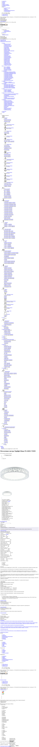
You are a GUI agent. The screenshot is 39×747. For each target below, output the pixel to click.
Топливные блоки (7, 418)
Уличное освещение (8, 250)
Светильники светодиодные (8, 77)
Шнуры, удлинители (7, 376)
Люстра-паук (9, 152)
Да (1, 20)
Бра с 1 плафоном (7, 66)
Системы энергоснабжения (8, 334)
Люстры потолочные (7, 119)
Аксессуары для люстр (8, 64)
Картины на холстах (7, 394)
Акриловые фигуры (7, 351)
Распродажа (4, 111)
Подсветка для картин (7, 70)
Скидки (4, 443)
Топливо (5, 421)
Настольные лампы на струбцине (9, 87)
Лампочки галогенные (8, 100)
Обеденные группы (10, 294)
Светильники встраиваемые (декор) (10, 72)
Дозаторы (5, 433)
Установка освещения (5, 5)
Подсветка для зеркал (7, 69)
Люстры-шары (6, 47)
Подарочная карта (7, 7)
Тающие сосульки (7, 366)
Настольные (4, 83)
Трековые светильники (8, 89)
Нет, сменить (4, 20)
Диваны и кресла (9, 307)
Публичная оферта (7, 11)
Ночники (5, 406)
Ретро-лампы (6, 106)
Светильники (7, 200)
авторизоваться (6, 30)
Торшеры (6, 222)
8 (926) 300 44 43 (3, 21)
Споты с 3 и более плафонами (9, 247)
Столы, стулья (9, 310)
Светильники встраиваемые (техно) (10, 73)
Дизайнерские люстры (8, 53)
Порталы (5, 416)
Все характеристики (3, 521)
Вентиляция (4, 325)
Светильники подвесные (8, 210)
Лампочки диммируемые (8, 103)
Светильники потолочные (8, 76)
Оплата (3, 3)
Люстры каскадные (7, 55)
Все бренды (4, 646)
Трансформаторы (7, 383)
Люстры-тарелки (7, 60)
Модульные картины (7, 396)
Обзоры (3, 657)
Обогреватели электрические (9, 322)
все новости (2, 620)
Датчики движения (7, 386)
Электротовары (7, 371)
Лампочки (4, 99)
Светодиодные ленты (7, 109)
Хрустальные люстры (7, 46)
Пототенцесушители (7, 431)
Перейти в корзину (5, 34)
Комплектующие (7, 374)
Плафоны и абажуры (7, 185)
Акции (3, 112)
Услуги (3, 317)
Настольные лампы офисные (9, 86)
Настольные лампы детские (8, 84)
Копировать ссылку (8, 455)
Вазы (5, 403)
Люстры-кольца (6, 149)
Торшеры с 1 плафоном (8, 224)
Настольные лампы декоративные (9, 85)
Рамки (5, 381)
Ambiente (3, 642)
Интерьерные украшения (8, 359)
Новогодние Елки (7, 349)
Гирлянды (5, 356)
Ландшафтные (6, 95)
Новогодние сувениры (8, 364)
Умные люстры (6, 48)
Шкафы (5, 297)
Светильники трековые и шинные (9, 71)
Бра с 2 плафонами (7, 67)
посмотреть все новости (4, 632)
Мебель (6, 289)
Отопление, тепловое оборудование (8, 339)
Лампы (5, 361)
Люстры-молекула (7, 52)
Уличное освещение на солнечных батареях (11, 93)
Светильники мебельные (8, 74)
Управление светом (7, 63)
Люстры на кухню (7, 44)
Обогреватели (7, 320)
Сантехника (4, 428)
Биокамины (6, 413)
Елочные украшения (7, 347)
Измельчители (6, 435)
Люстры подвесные (7, 56)
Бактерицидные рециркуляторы (10, 426)
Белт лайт (5, 352)
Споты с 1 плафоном (7, 90)
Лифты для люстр (7, 62)
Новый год (4, 344)
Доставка (3, 2)
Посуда (5, 401)
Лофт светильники (7, 79)
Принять (17, 745)
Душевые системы (7, 430)
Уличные (5, 97)
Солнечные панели (7, 332)
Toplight (9, 501)
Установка (4, 650)
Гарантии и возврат (5, 4)
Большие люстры (7, 59)
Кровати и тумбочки (10, 304)
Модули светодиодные (8, 282)
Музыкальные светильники (8, 80)
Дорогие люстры (7, 61)
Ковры (5, 393)
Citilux (3, 645)
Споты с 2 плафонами (7, 91)
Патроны (5, 107)
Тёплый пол (6, 342)
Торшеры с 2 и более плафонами (9, 82)
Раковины (5, 438)
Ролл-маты (6, 440)
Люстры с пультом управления (9, 50)
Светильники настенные (8, 75)
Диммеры (5, 384)
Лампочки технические (8, 104)
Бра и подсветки (7, 188)
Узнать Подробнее (3, 530)
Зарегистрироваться (7, 31)
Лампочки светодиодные (8, 101)
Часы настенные (7, 398)
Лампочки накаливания (8, 272)
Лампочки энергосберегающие (9, 105)
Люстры (3, 43)
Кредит (5, 8)
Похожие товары (5, 614)
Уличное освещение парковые (9, 96)
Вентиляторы (6, 327)
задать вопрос (3, 581)
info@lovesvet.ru (3, 41)
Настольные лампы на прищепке (9, 235)
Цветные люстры (7, 49)
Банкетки (5, 291)
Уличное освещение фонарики (9, 98)
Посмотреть (4, 32)
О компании (4, 1)
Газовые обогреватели (7, 324)
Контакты (3, 6)
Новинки (3, 337)
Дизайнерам (6, 9)
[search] (0, 27)
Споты (3, 88)
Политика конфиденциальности (9, 10)
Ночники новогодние (7, 346)
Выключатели (6, 379)
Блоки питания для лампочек (9, 102)
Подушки (8, 314)
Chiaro (3, 644)
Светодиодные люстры (8, 45)
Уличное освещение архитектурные (10, 94)
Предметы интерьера (8, 391)
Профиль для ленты (7, 284)
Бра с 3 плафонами (7, 68)
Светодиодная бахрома (8, 354)
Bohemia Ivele (4, 643)
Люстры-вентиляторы (7, 57)
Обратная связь (8, 41)
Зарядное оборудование (6, 329)
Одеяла (5, 315)
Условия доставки (3, 600)
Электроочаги (6, 411)
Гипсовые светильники (8, 78)
